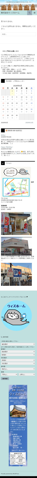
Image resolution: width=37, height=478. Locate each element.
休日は (3, 135)
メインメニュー (34, 12)
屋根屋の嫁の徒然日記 (15, 130)
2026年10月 (29, 122)
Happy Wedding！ (7, 147)
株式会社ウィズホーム (10, 13)
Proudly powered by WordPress (10, 473)
